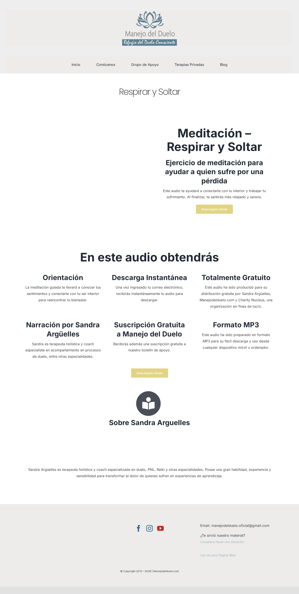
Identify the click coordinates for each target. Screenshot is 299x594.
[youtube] (160, 528)
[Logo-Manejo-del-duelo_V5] (149, 13)
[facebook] (138, 528)
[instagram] (149, 528)
